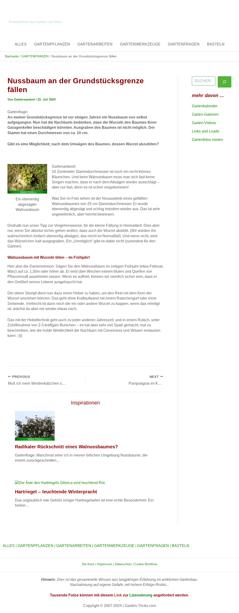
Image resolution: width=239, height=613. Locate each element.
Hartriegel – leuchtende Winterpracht (56, 491)
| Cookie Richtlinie (145, 564)
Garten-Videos (204, 123)
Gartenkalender (205, 106)
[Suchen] (224, 81)
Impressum (105, 564)
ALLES (21, 44)
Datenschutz (123, 564)
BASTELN (216, 44)
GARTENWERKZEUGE (140, 44)
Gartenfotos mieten (207, 140)
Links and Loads (205, 131)
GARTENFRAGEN (184, 44)
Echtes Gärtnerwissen (34, 16)
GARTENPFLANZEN (52, 44)
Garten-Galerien (205, 114)
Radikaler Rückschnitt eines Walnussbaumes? (66, 446)
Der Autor (88, 564)
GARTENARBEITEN (94, 44)
